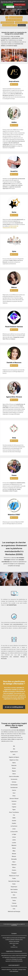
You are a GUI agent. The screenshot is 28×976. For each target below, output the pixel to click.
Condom (14, 804)
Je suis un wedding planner (14, 707)
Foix (14, 815)
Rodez (14, 884)
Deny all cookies (20, 4)
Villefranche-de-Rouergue (14, 911)
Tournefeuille (14, 906)
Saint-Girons (14, 892)
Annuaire (4, 937)
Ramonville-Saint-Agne (14, 881)
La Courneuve (14, 826)
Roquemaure (14, 886)
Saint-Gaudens (14, 889)
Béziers (14, 768)
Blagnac (14, 771)
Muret (14, 861)
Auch (14, 754)
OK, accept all (8, 4)
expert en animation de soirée (16, 17)
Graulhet (14, 823)
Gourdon (14, 820)
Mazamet (14, 845)
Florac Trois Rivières (14, 812)
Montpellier (14, 859)
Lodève (14, 839)
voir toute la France (11, 605)
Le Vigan (14, 834)
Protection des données (14, 941)
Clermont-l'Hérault (14, 798)
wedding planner (21, 25)
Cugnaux (14, 806)
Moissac (14, 856)
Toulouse (14, 903)
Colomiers (14, 801)
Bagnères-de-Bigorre (14, 757)
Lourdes (14, 842)
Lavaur (14, 828)
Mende (14, 848)
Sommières (14, 897)
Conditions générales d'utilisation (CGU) (14, 939)
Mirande (14, 853)
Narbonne (14, 864)
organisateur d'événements (21, 22)
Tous (7, 17)
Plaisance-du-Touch (14, 875)
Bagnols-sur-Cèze (14, 760)
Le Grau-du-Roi (14, 831)
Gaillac (14, 817)
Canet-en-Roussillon (14, 776)
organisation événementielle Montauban (14, 961)
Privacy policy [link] (18, 6)
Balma (14, 762)
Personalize (10, 6)
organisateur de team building (7, 22)
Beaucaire (14, 765)
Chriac (14, 795)
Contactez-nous (14, 947)
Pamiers (14, 870)
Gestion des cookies (14, 943)
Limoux (14, 837)
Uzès (14, 908)
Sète (14, 895)
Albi (14, 746)
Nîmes (14, 867)
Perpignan (14, 873)
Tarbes (14, 900)
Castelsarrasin (14, 787)
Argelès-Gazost (14, 751)
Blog (14, 945)
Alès (14, 749)
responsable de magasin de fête (10, 25)
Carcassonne (14, 779)
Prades (14, 878)
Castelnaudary (14, 784)
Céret (14, 793)
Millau (14, 850)
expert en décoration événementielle (14, 20)
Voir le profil (14, 84)
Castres (14, 790)
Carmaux (14, 782)
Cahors (14, 773)
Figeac (14, 809)
